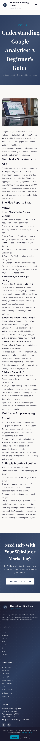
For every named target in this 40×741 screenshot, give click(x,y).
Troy (3, 686)
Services (5, 635)
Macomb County (7, 680)
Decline (25, 737)
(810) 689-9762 (8, 717)
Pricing (4, 641)
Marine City (6, 677)
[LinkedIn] (9, 725)
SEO (27, 239)
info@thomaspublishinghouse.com (15, 720)
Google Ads (30, 263)
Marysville (5, 670)
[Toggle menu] (36, 5)
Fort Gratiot (5, 674)
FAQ (3, 648)
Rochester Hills (7, 693)
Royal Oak (5, 696)
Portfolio (4, 638)
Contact (4, 654)
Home (4, 632)
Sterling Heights (7, 683)
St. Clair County (7, 667)
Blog (3, 651)
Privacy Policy (27, 732)
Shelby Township (7, 690)
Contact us (19, 511)
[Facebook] (4, 725)
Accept (14, 737)
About (4, 645)
